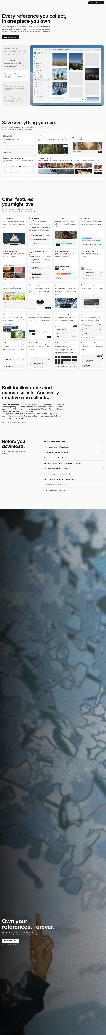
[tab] (15, 51)
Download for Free (96, 2)
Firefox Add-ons (8, 149)
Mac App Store (8, 152)
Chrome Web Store (9, 146)
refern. (4, 3)
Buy (85, 2)
